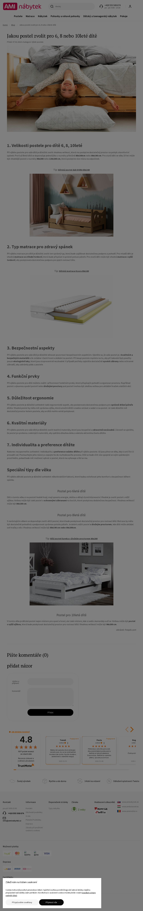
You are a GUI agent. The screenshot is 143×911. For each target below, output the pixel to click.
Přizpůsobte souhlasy (22, 902)
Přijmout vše (51, 902)
